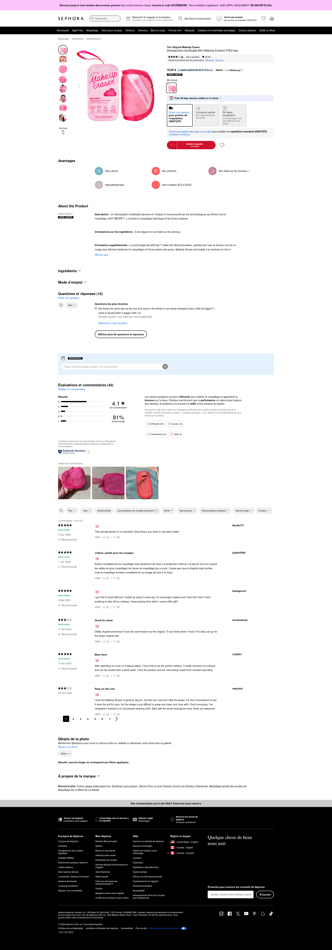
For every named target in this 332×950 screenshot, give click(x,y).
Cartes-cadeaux (247, 30)
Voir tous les (63, 131)
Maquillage (92, 30)
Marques (190, 30)
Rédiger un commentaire (71, 389)
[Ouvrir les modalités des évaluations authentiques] (88, 451)
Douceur (219, 60)
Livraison (137, 857)
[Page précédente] (59, 719)
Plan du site (141, 928)
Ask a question (193, 56)
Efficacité (209, 60)
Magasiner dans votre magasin (109, 893)
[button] (224, 70)
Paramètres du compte (106, 859)
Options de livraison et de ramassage (145, 852)
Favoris (98, 888)
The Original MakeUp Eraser (183, 47)
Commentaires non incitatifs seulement (135, 510)
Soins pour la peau (112, 30)
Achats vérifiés (104, 510)
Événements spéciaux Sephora (72, 862)
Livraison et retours (179, 134)
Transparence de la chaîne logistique (70, 852)
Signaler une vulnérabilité (70, 890)
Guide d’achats (140, 871)
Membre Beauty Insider (106, 841)
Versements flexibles (142, 885)
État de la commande (105, 850)
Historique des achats (105, 855)
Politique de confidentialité (70, 928)
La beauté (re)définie (68, 885)
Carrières (62, 845)
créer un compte (203, 131)
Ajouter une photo (68, 747)
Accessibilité (139, 890)
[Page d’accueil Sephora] (70, 18)
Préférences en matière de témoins (164, 928)
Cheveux (142, 30)
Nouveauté (63, 30)
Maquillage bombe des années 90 (227, 786)
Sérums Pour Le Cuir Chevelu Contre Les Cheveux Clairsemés (173, 786)
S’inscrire (265, 894)
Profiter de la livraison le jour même (112, 897)
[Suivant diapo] (151, 86)
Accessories (77, 38)
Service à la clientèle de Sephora (148, 841)
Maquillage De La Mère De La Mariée (78, 789)
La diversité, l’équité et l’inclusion (73, 876)
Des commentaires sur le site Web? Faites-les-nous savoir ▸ (166, 803)
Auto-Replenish (102, 871)
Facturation (138, 862)
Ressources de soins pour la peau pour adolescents (149, 896)
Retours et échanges (142, 845)
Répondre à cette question (112, 323)
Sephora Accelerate (67, 881)
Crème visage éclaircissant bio (93, 786)
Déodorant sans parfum (125, 786)
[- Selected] (171, 88)
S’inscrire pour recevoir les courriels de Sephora (236, 887)
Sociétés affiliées (66, 857)
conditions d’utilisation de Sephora (102, 928)
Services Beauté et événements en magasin (111, 866)
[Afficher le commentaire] (74, 483)
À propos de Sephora (68, 841)
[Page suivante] (116, 719)
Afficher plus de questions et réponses (121, 334)
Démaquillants (93, 38)
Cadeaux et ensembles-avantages (216, 30)
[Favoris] (263, 18)
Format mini (175, 30)
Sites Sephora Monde (68, 871)
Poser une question (68, 297)
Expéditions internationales (145, 867)
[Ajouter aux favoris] (222, 145)
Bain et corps (158, 30)
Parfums (130, 30)
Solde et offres (267, 30)
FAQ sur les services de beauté (147, 876)
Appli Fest (77, 30)
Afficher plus (101, 254)
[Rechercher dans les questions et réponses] (61, 305)
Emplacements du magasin (145, 881)
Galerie (98, 845)
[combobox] (105, 18)
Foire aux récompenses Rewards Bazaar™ (106, 882)
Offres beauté (101, 876)
